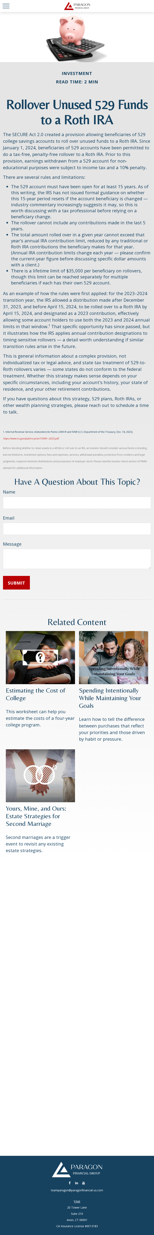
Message (12, 544)
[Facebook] (69, 1182)
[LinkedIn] (76, 1182)
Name (9, 492)
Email (8, 518)
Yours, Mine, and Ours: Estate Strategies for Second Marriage (36, 815)
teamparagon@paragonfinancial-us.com (77, 1190)
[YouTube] (83, 1182)
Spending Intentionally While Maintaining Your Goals (110, 697)
